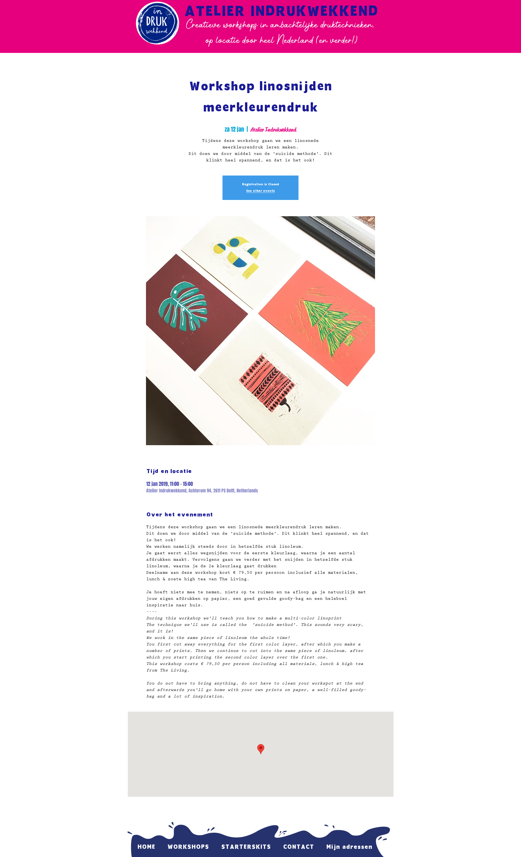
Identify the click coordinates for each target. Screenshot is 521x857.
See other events (260, 191)
